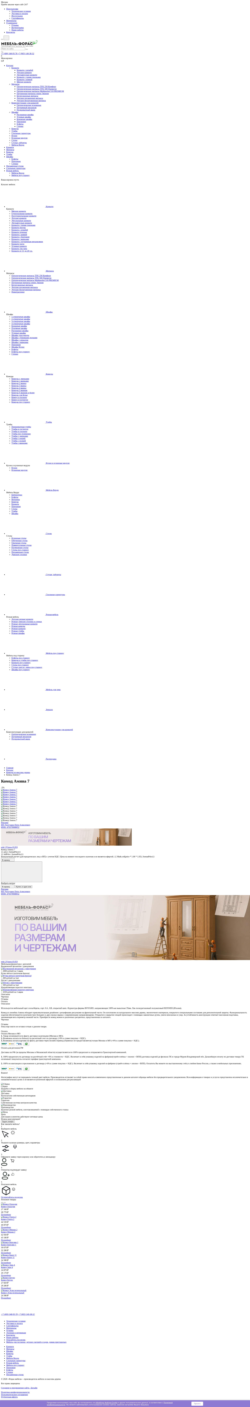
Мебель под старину (20, 175)
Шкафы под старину (20, 670)
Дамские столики (19, 554)
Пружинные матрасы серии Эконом (33, 93)
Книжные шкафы (24, 119)
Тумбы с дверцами (19, 436)
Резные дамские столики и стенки (26, 621)
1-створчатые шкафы (20, 317)
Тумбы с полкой (18, 441)
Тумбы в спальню (19, 431)
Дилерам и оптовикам (16, 1333)
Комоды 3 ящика (18, 386)
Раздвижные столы (19, 547)
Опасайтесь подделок (15, 1340)
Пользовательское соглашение (14, 1394)
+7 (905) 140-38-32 (26, 53)
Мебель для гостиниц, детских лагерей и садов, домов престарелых (36, 1342)
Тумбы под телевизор (21, 434)
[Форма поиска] (6, 38)
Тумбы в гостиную (19, 429)
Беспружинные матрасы (27, 96)
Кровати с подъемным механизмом (27, 241)
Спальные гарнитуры (21, 133)
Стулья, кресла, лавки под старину (26, 667)
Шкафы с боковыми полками (24, 338)
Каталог (9, 65)
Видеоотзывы (17, 27)
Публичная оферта (9, 1397)
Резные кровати (18, 628)
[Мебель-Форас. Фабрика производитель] (125, 43)
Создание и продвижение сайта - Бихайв (19, 1388)
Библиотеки (16, 495)
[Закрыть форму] (21, 871)
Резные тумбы (17, 631)
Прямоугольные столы (21, 545)
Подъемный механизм (26, 107)
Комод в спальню (19, 397)
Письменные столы (15, 166)
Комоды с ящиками (20, 381)
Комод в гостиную (19, 400)
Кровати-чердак (18, 227)
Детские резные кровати (22, 619)
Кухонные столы (18, 538)
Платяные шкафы (19, 328)
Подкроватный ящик (26, 110)
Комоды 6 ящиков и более (23, 393)
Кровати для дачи (19, 249)
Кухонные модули (19, 138)
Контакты (10, 32)
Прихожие (21, 122)
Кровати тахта (17, 244)
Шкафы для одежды (20, 335)
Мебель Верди (17, 145)
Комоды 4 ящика (18, 388)
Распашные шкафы (25, 114)
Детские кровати (24, 72)
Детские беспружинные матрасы (31, 100)
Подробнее (6, 1215)
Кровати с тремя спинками (29, 77)
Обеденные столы (19, 540)
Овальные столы (18, 543)
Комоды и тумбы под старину (24, 660)
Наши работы (17, 30)
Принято (197, 1404)
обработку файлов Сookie (106, 1403)
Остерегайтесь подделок (12, 1197)
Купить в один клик (23, 887)
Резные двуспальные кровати (24, 624)
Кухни (14, 136)
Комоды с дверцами (20, 379)
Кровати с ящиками (20, 239)
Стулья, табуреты (19, 143)
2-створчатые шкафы (20, 319)
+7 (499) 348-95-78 (9, 53)
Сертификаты (17, 18)
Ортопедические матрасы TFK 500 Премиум (37, 89)
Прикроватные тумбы (21, 427)
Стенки (20, 126)
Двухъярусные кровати (27, 75)
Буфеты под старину (20, 352)
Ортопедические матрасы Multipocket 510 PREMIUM (40, 91)
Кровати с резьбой (25, 70)
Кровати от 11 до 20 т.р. (22, 251)
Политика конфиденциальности (15, 1392)
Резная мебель (12, 171)
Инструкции (17, 16)
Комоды (15, 129)
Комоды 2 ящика (18, 383)
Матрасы (15, 84)
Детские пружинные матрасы (30, 98)
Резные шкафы (18, 633)
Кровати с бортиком (20, 237)
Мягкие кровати (24, 82)
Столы (14, 140)
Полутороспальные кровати (23, 216)
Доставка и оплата (19, 13)
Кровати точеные (19, 232)
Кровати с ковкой (24, 79)
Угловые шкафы (24, 117)
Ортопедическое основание (29, 105)
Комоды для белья (19, 395)
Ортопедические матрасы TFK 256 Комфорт (36, 86)
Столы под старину (20, 550)
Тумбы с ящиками (19, 443)
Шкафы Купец (17, 347)
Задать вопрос (8, 1122)
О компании (11, 23)
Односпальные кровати (21, 213)
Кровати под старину (20, 662)
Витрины (15, 499)
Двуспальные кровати (21, 220)
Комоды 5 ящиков (19, 390)
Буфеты (20, 124)
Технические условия (21, 11)
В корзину (6, 860)
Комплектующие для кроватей (25, 103)
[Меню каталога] (2, 39)
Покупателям (12, 9)
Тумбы (14, 131)
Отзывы (15, 25)
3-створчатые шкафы (20, 321)
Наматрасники (17, 292)
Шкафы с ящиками (19, 342)
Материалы (11, 20)
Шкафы (14, 112)
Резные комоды (18, 626)
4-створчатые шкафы (20, 324)
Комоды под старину (20, 402)
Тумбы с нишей (18, 438)
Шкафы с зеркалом (19, 340)
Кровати (15, 68)
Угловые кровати (19, 246)
